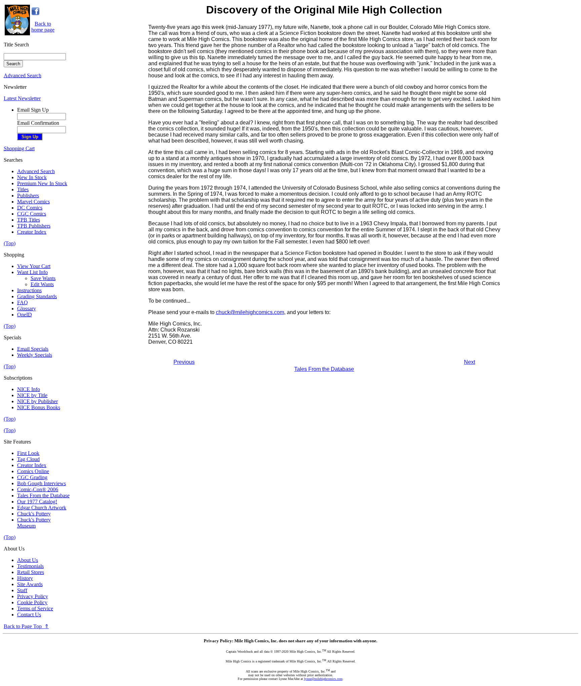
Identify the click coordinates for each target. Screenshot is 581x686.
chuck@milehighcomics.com (250, 312)
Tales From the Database (324, 369)
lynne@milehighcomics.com (323, 679)
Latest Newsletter (22, 98)
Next (469, 362)
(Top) (9, 243)
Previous (184, 362)
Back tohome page (42, 27)
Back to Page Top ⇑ (26, 626)
